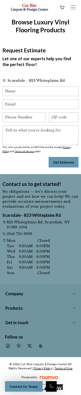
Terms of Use (63, 368)
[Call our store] (51, 386)
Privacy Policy (42, 368)
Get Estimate (63, 162)
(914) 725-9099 (19, 234)
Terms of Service (24, 151)
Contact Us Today (24, 386)
